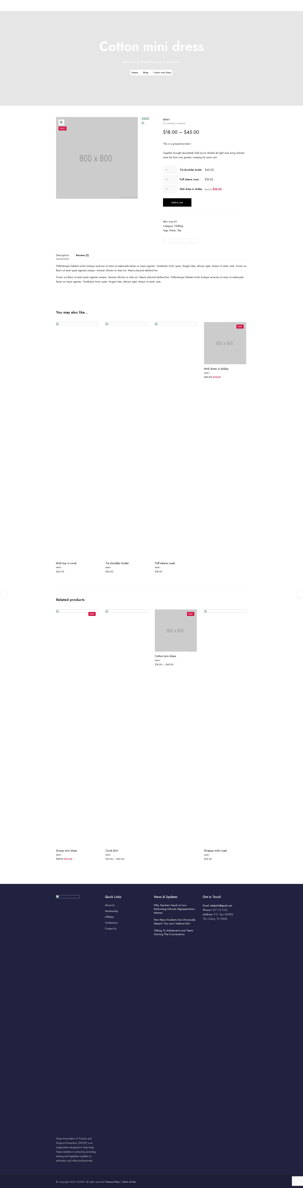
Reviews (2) (82, 255)
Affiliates (215, 5)
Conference (171, 5)
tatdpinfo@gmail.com (221, 905)
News (187, 5)
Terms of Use (129, 1182)
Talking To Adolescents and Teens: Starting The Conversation (173, 932)
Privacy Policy (113, 1182)
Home (120, 5)
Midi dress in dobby (191, 189)
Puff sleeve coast (189, 179)
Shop (145, 72)
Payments (200, 5)
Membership (153, 5)
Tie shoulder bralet (191, 170)
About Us (134, 5)
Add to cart (177, 202)
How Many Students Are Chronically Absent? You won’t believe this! (175, 921)
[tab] (62, 255)
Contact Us (231, 5)
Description (62, 255)
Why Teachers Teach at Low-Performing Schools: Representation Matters (174, 909)
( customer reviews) (174, 123)
